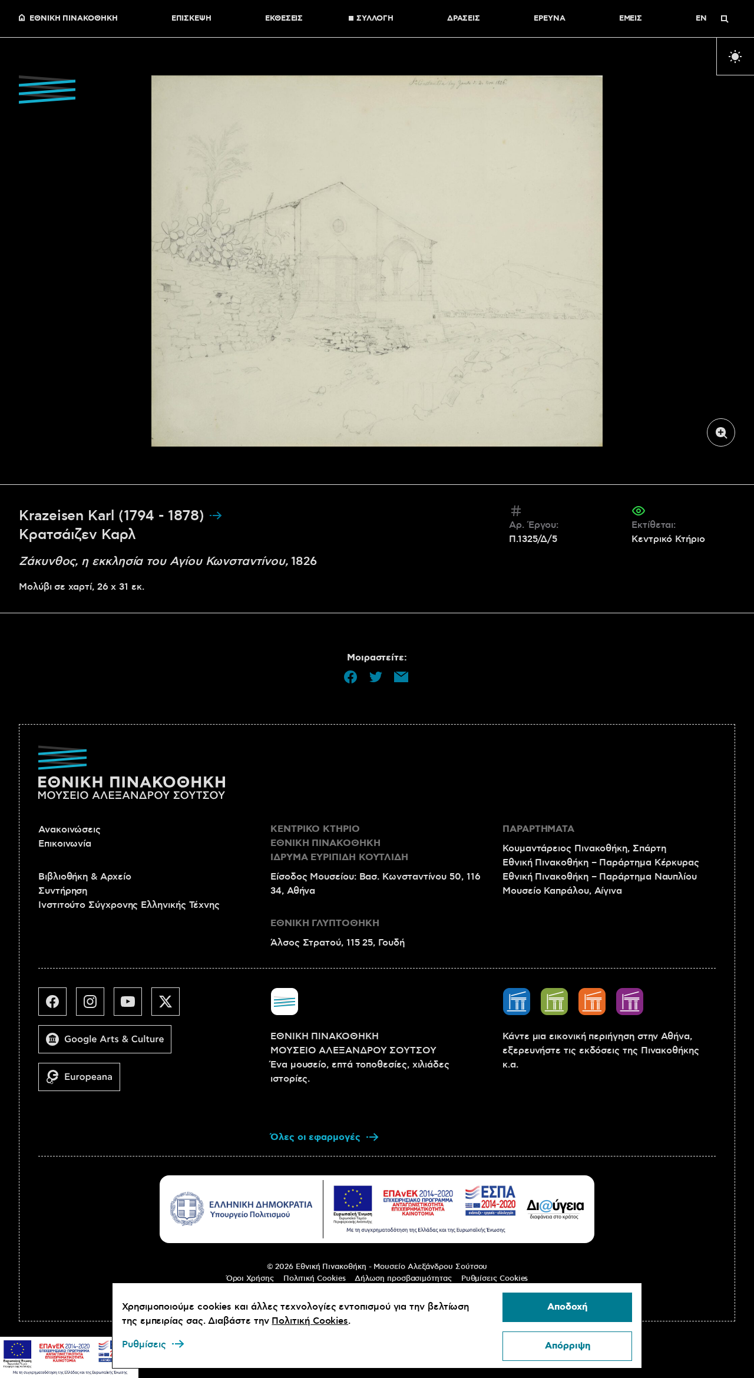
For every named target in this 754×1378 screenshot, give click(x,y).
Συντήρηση (62, 891)
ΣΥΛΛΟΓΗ (374, 19)
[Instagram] (95, 1006)
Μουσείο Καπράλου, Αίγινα (562, 891)
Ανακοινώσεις (69, 829)
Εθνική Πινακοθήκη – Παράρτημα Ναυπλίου (599, 877)
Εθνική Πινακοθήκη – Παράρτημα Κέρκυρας (600, 862)
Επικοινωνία (64, 844)
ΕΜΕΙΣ (631, 19)
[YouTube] (132, 1006)
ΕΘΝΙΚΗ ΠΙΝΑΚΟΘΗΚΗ (73, 19)
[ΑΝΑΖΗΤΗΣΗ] (724, 19)
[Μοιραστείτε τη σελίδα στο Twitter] (375, 676)
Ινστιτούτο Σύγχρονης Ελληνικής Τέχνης (129, 905)
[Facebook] (57, 1006)
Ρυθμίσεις (144, 1344)
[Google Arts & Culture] (109, 1044)
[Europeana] (84, 1082)
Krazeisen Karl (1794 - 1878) (114, 516)
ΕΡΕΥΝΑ (550, 19)
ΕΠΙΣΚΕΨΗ (191, 19)
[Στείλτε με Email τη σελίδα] (401, 676)
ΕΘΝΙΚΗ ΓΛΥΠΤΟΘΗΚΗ (324, 923)
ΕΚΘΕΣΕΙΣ (284, 19)
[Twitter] (170, 1006)
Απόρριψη (567, 1346)
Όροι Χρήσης (250, 1278)
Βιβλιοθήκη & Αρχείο (84, 877)
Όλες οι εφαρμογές (315, 1137)
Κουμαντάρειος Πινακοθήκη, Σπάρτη (584, 848)
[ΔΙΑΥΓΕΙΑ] (555, 1209)
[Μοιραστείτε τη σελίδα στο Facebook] (350, 676)
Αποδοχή (567, 1307)
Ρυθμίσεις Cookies (494, 1278)
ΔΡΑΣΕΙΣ (463, 19)
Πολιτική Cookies (314, 1278)
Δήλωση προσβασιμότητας (403, 1278)
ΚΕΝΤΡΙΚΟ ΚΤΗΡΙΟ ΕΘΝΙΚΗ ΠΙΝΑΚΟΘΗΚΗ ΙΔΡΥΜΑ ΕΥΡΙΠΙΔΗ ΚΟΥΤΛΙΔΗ (339, 843)
